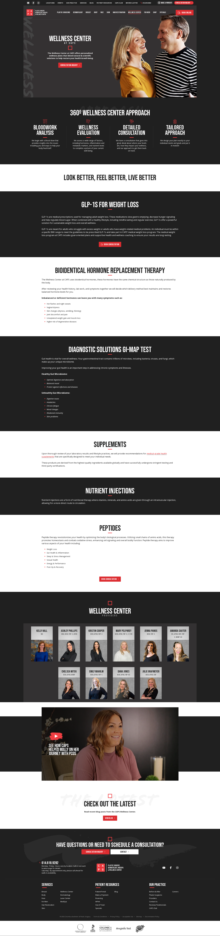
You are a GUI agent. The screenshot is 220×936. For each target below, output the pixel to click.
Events (60, 3)
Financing (99, 898)
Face (102, 12)
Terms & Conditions (100, 917)
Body (95, 12)
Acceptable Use (128, 917)
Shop (155, 12)
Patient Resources (104, 3)
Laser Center (65, 898)
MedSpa (63, 901)
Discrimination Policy (152, 917)
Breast (88, 12)
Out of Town (100, 905)
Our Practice (71, 3)
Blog (92, 3)
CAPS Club (119, 3)
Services (83, 3)
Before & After (132, 3)
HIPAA (97, 901)
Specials (163, 12)
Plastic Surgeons (63, 12)
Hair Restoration (119, 12)
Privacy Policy (115, 917)
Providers (153, 898)
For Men (147, 12)
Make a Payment (101, 895)
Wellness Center (134, 12)
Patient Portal (100, 891)
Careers (175, 891)
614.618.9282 (147, 3)
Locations (50, 3)
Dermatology (78, 12)
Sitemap (139, 917)
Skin (108, 12)
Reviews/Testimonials (157, 905)
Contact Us (153, 901)
